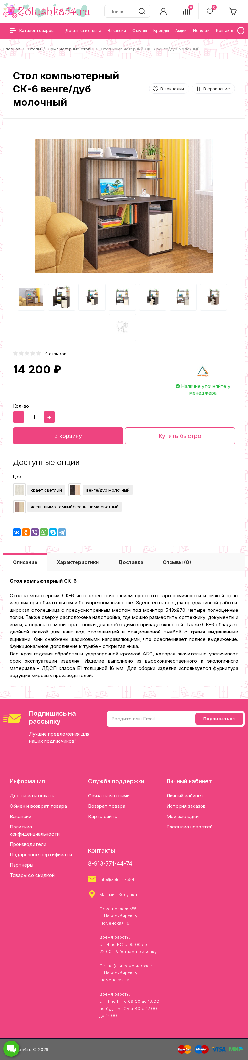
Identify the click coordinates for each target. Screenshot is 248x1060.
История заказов (186, 806)
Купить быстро (180, 435)
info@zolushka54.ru (119, 879)
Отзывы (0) (177, 562)
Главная (11, 48)
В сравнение (216, 88)
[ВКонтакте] (17, 532)
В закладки (172, 88)
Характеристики (78, 562)
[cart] (233, 11)
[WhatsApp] (44, 532)
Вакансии (20, 816)
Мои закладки (182, 816)
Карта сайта (102, 816)
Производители (28, 844)
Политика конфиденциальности (35, 830)
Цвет (18, 476)
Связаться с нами (108, 796)
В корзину (68, 435)
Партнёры (21, 865)
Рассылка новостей (189, 827)
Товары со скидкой (32, 875)
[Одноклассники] (26, 532)
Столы (34, 48)
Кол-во (21, 406)
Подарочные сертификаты (41, 854)
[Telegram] (62, 532)
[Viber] (35, 532)
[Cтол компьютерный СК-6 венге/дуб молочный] (124, 206)
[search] (142, 11)
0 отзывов (56, 353)
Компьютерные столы (70, 48)
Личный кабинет (185, 796)
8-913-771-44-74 (110, 863)
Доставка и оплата (32, 796)
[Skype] (53, 532)
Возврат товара (106, 806)
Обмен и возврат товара (38, 806)
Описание (25, 562)
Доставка (130, 562)
